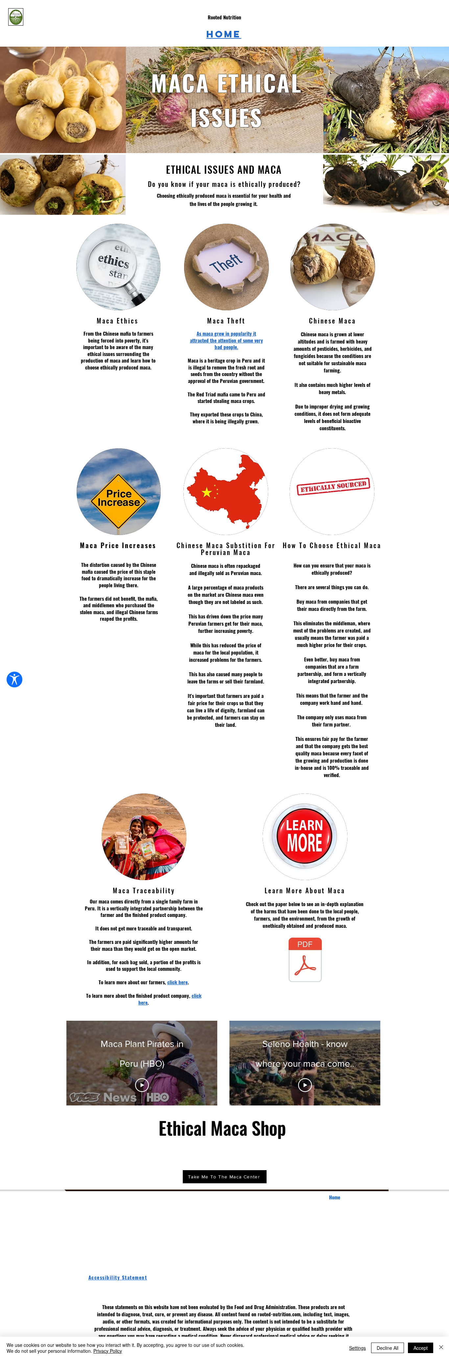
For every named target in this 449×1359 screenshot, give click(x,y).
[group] (224, 1154)
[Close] (441, 1348)
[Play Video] (142, 1085)
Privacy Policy (107, 1351)
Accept (421, 1348)
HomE (223, 34)
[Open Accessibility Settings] (14, 679)
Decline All (387, 1348)
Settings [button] (357, 1348)
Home (334, 1197)
